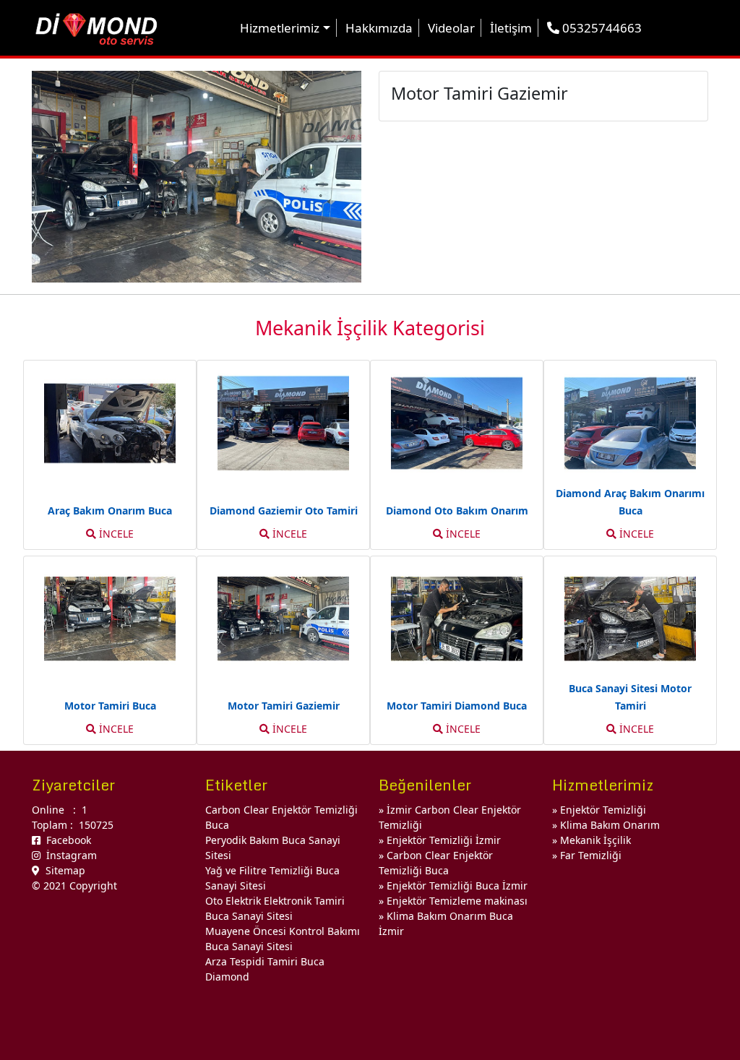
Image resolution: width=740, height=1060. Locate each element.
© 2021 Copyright (74, 885)
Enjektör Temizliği (603, 809)
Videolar (451, 28)
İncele (115, 533)
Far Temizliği (590, 855)
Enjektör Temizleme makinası (457, 901)
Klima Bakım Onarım (610, 825)
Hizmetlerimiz (279, 28)
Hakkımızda (379, 28)
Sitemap (62, 870)
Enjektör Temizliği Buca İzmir (457, 885)
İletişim (511, 28)
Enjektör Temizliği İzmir (444, 840)
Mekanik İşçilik (595, 840)
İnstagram (68, 855)
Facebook (65, 840)
